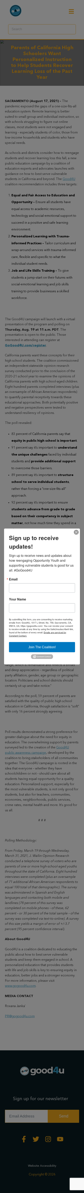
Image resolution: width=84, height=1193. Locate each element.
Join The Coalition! (42, 647)
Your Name (17, 599)
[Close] (76, 532)
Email (13, 579)
